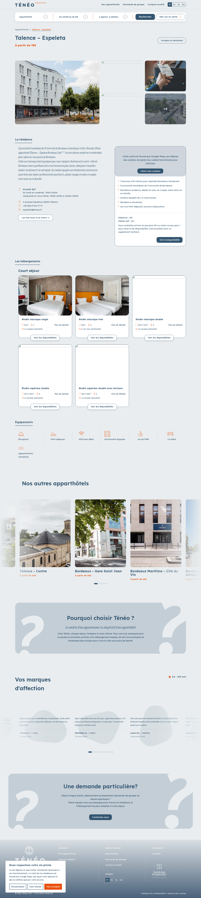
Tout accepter (53, 886)
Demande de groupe (133, 4)
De (183, 4)
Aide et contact (113, 848)
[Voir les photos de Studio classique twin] (102, 296)
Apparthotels (22, 29)
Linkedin (156, 853)
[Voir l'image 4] (122, 108)
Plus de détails (62, 325)
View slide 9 (109, 752)
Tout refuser (35, 886)
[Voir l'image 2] (122, 76)
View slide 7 (105, 752)
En (174, 4)
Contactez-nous (100, 817)
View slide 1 (96, 583)
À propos (63, 848)
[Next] (68, 295)
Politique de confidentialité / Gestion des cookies (163, 893)
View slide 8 (107, 752)
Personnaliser (17, 886)
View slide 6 (103, 752)
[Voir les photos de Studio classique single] (45, 296)
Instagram (157, 848)
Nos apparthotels (111, 4)
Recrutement (111, 853)
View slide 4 (104, 583)
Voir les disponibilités (45, 337)
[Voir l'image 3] (165, 76)
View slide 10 (112, 752)
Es (179, 4)
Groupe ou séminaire (172, 40)
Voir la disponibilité (170, 239)
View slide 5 (106, 583)
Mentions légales (66, 859)
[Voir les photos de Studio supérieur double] (45, 365)
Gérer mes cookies (150, 171)
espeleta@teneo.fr (32, 209)
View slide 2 (99, 583)
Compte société (156, 4)
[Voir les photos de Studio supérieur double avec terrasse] (102, 365)
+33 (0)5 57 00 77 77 (32, 205)
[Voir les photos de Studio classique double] (159, 296)
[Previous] (22, 295)
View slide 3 (101, 583)
